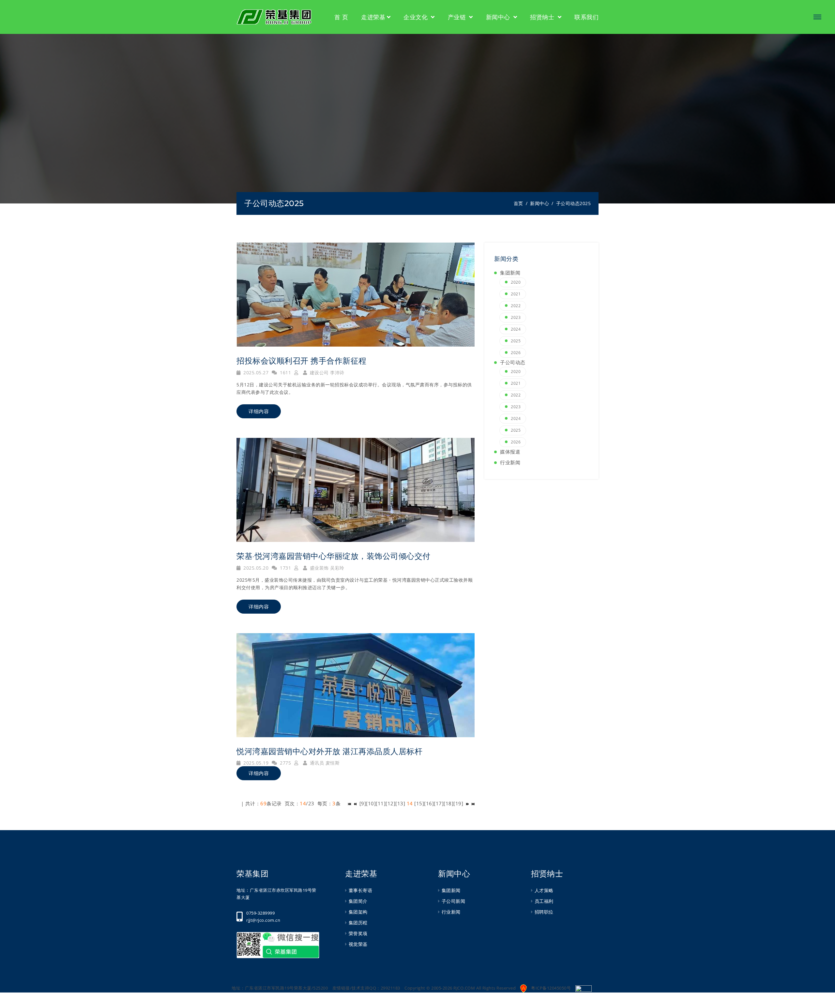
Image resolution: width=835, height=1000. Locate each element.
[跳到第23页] (467, 803)
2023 (516, 317)
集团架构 (358, 912)
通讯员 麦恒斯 (324, 763)
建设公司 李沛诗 (326, 372)
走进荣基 (373, 17)
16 (429, 803)
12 (390, 803)
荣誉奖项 (358, 933)
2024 (516, 329)
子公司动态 (264, 203)
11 (381, 803)
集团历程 (358, 922)
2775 (285, 763)
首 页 (341, 17)
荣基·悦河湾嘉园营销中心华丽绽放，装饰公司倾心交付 (333, 556)
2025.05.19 (255, 763)
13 (400, 803)
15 (419, 803)
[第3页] (355, 803)
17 (439, 803)
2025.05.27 (255, 372)
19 (458, 803)
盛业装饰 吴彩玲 (326, 568)
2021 (516, 294)
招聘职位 (544, 912)
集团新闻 (510, 272)
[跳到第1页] (349, 803)
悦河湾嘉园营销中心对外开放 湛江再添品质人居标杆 (329, 751)
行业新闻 (510, 462)
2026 (516, 352)
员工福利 (544, 901)
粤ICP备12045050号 (551, 988)
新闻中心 (499, 17)
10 (371, 803)
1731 (285, 568)
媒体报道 (510, 451)
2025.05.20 (255, 568)
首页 (518, 203)
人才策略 (544, 890)
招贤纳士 (543, 17)
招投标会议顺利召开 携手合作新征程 (301, 361)
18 (449, 803)
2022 (516, 305)
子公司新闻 (453, 901)
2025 (294, 203)
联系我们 (586, 17)
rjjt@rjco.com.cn (263, 920)
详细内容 (259, 411)
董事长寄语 (360, 890)
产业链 (458, 17)
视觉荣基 (358, 944)
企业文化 (416, 17)
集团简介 (358, 901)
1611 (285, 372)
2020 (516, 282)
